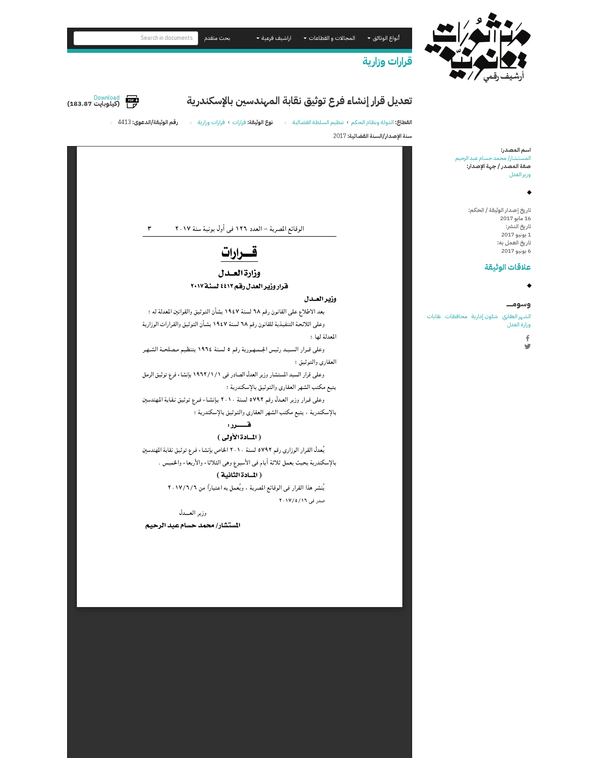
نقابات (434, 316)
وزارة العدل (519, 324)
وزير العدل (520, 174)
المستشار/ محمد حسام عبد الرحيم (493, 158)
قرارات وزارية (211, 122)
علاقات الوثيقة (508, 267)
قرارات (239, 122)
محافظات (456, 316)
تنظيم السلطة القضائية (318, 122)
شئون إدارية (484, 316)
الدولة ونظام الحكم (372, 122)
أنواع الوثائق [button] (385, 38)
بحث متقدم (217, 38)
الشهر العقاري (516, 316)
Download (107, 98)
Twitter (527, 346)
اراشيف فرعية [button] (275, 38)
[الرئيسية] (477, 47)
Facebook (527, 338)
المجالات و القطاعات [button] (331, 38)
